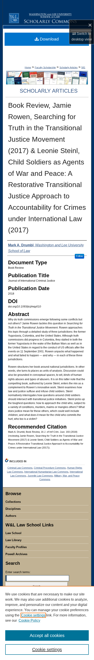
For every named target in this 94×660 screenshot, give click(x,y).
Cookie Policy (29, 620)
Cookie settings (33, 615)
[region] (47, 623)
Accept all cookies (47, 635)
